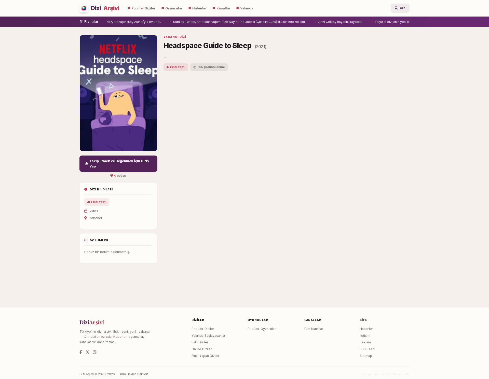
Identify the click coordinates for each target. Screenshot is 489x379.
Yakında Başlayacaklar (208, 336)
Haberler (199, 8)
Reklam (365, 342)
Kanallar (223, 8)
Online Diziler (202, 349)
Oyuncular (173, 8)
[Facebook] (80, 352)
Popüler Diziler (143, 8)
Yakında (246, 8)
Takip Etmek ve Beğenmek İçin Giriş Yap (119, 163)
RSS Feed (367, 349)
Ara (402, 8)
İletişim (365, 336)
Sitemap (366, 356)
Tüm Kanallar (313, 329)
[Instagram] (94, 352)
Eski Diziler (200, 342)
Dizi (105, 8)
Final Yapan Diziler (206, 356)
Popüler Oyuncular (262, 329)
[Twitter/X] (87, 352)
